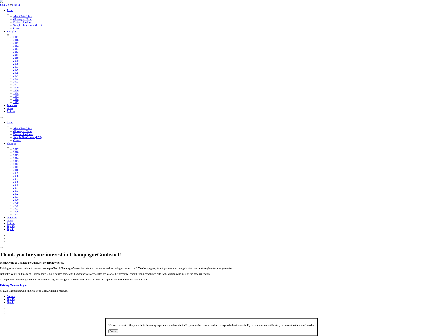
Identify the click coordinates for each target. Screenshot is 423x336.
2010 (16, 57)
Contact (17, 28)
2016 (16, 40)
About (10, 10)
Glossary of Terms (22, 19)
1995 (16, 102)
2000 (16, 87)
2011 (15, 54)
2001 (16, 84)
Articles (11, 111)
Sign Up (4, 4)
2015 (16, 43)
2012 (16, 51)
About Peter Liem (22, 16)
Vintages (11, 31)
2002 (16, 81)
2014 (16, 46)
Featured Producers (23, 22)
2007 (16, 66)
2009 (16, 60)
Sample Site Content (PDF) (27, 25)
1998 (16, 93)
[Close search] (1, 247)
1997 (16, 96)
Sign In (16, 4)
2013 (16, 49)
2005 (16, 72)
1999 (16, 90)
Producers (12, 105)
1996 (16, 99)
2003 (16, 78)
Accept (113, 331)
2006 (16, 69)
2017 (16, 37)
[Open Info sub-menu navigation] (8, 14)
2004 (16, 75)
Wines (10, 108)
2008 (16, 63)
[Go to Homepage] (1, 1)
